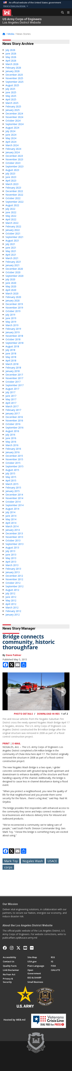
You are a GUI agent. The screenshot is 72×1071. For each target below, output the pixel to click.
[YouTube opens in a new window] (25, 948)
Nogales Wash (32, 861)
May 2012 (11, 600)
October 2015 (13, 462)
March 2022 (12, 222)
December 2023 (14, 155)
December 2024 (14, 113)
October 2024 (13, 120)
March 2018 (12, 364)
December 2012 (14, 575)
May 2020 (11, 286)
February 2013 (13, 568)
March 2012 (12, 607)
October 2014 (13, 501)
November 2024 (14, 117)
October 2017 (13, 381)
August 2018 (12, 346)
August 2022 (12, 205)
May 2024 (11, 138)
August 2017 (12, 388)
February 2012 (13, 611)
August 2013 (12, 547)
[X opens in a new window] (18, 948)
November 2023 (14, 159)
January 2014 (13, 529)
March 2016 (12, 445)
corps (8, 867)
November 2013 (14, 537)
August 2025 (12, 85)
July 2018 (10, 350)
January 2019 (13, 332)
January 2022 (13, 230)
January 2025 (13, 110)
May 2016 (11, 441)
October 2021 (13, 233)
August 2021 (12, 240)
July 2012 (10, 593)
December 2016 (14, 417)
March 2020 (12, 293)
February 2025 (13, 106)
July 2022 (10, 208)
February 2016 (13, 448)
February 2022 (13, 226)
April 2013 (11, 561)
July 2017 (10, 392)
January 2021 (13, 265)
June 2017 (11, 395)
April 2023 (11, 180)
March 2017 (12, 406)
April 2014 (11, 522)
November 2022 (14, 194)
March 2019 (12, 325)
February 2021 (13, 261)
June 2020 (11, 282)
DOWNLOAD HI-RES (48, 713)
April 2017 (11, 402)
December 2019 (14, 304)
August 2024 (12, 127)
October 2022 (13, 198)
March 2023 (12, 184)
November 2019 (14, 307)
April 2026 (11, 60)
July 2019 (10, 314)
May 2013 (11, 558)
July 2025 (10, 88)
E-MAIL (16, 743)
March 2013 (12, 565)
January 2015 (13, 491)
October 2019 (13, 311)
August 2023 (12, 170)
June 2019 (11, 318)
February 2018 (13, 367)
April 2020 (11, 290)
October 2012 (13, 582)
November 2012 (14, 579)
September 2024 (14, 124)
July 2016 (10, 434)
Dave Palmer (13, 655)
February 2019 (13, 328)
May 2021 (11, 251)
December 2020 (14, 268)
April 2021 (11, 254)
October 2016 (13, 424)
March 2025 (12, 103)
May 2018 (11, 357)
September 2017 (14, 385)
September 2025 (14, 81)
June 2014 (11, 515)
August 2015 (12, 469)
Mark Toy (11, 861)
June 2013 (11, 554)
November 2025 (14, 78)
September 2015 (14, 466)
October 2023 (13, 162)
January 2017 (13, 413)
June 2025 (11, 92)
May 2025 (11, 95)
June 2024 (11, 134)
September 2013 (14, 544)
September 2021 (14, 237)
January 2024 (13, 152)
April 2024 (11, 141)
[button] (16, 6)
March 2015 (12, 484)
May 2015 (11, 477)
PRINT (6, 743)
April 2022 (11, 219)
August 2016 (12, 431)
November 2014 (14, 498)
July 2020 (10, 279)
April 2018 (11, 360)
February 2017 (13, 409)
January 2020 (13, 300)
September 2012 (14, 586)
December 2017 (14, 374)
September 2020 (14, 275)
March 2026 (12, 64)
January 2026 (13, 71)
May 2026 (11, 57)
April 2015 (11, 480)
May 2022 (11, 215)
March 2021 (12, 258)
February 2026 (13, 67)
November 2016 (14, 420)
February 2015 (13, 487)
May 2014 (11, 519)
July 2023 (10, 173)
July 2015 (10, 473)
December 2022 (14, 191)
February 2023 (13, 187)
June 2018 (11, 353)
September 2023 (14, 166)
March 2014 (12, 526)
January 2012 (13, 614)
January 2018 (13, 371)
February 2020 (13, 297)
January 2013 (13, 572)
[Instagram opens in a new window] (11, 948)
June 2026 (11, 53)
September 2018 (14, 342)
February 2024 (13, 148)
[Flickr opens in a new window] (31, 948)
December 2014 (14, 494)
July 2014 (10, 512)
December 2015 (14, 455)
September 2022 (14, 201)
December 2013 (14, 533)
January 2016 (13, 452)
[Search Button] (61, 12)
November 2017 (14, 378)
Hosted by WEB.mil (14, 1019)
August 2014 (12, 508)
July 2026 (10, 50)
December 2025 (14, 74)
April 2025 (11, 99)
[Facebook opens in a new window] (5, 948)
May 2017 (11, 399)
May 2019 (11, 321)
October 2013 (13, 540)
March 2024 (12, 145)
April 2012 (11, 604)
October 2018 (13, 339)
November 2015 (14, 459)
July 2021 (10, 244)
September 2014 (14, 505)
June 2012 (11, 597)
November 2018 (14, 335)
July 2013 (10, 551)
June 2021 (11, 247)
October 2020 (13, 272)
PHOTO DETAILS (23, 713)
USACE (52, 861)
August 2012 (12, 589)
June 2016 (11, 438)
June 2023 (11, 177)
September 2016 (14, 427)
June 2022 (11, 212)
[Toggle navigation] (66, 12)
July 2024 (10, 131)
